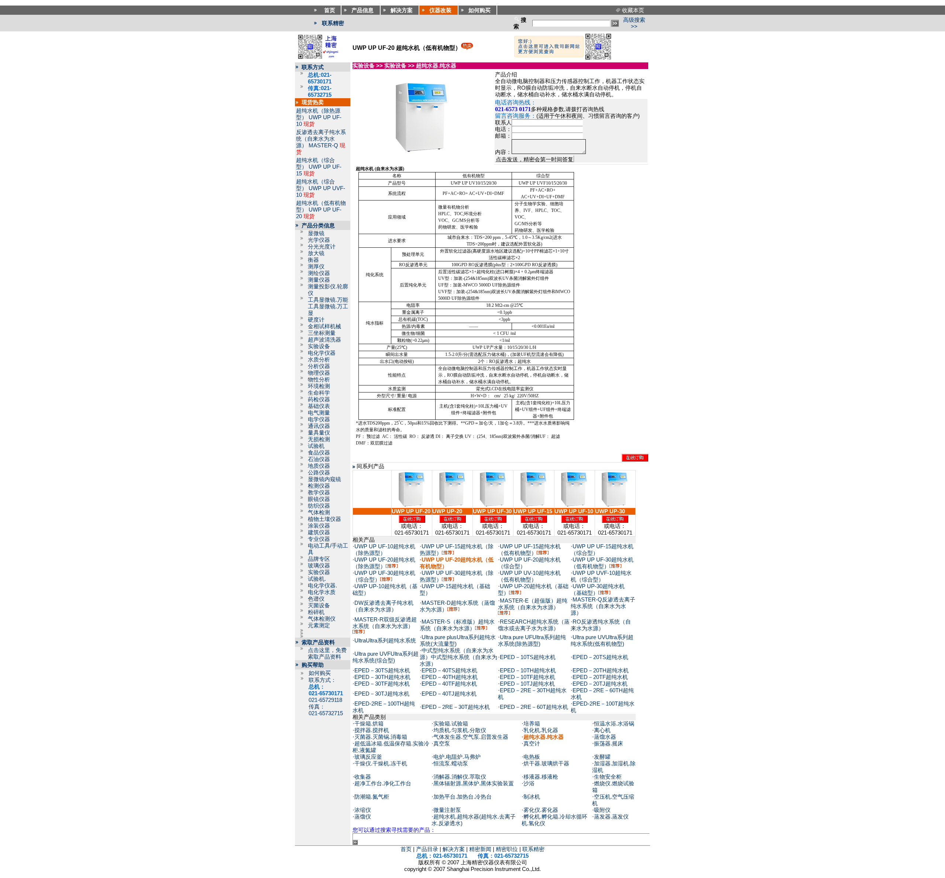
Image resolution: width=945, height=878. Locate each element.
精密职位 (507, 849)
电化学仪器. (322, 586)
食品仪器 (319, 453)
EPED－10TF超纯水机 (527, 677)
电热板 (531, 757)
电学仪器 (319, 419)
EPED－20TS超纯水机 (600, 657)
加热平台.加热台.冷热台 (462, 797)
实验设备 (319, 346)
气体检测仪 (322, 619)
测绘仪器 (319, 273)
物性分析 (319, 380)
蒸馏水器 (605, 737)
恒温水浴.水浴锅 (614, 724)
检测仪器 (319, 486)
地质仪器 (319, 466)
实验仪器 (319, 572)
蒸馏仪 (362, 817)
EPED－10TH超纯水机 (528, 670)
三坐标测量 (322, 333)
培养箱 (531, 724)
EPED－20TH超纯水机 (601, 670)
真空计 (531, 744)
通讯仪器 (319, 426)
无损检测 (319, 439)
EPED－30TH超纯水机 (382, 677)
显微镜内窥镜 (324, 479)
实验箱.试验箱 (450, 724)
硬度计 (316, 320)
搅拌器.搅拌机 (371, 730)
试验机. (317, 579)
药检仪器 (319, 399)
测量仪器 (319, 280)
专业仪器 (319, 539)
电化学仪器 (322, 353)
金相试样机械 (324, 326)
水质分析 (319, 360)
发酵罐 (602, 757)
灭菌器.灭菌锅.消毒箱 (380, 737)
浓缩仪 (362, 810)
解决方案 (454, 849)
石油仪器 (319, 459)
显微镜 (316, 233)
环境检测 (319, 386)
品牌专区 (319, 559)
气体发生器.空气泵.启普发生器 (470, 737)
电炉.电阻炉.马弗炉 (457, 757)
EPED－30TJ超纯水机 (381, 694)
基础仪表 (319, 406)
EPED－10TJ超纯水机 (527, 684)
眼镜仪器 (319, 499)
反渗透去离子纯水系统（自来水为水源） (321, 138)
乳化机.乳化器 (540, 730)
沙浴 (529, 783)
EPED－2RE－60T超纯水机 (534, 707)
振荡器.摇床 (608, 744)
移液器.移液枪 (540, 777)
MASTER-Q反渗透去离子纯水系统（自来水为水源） (603, 606)
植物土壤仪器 (324, 519)
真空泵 (441, 744)
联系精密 (333, 23)
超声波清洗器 (324, 340)
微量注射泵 (447, 810)
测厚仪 (316, 267)
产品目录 (427, 849)
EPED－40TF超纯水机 (449, 684)
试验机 (316, 446)
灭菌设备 (319, 605)
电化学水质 (322, 592)
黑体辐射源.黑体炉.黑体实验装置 (473, 783)
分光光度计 (322, 247)
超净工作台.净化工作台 (382, 783)
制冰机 (531, 797)
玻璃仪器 (319, 566)
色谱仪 (316, 599)
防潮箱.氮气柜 (371, 797)
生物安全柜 (608, 777)
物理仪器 (319, 373)
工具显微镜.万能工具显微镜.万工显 (328, 306)
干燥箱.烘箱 (369, 724)
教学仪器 (319, 492)
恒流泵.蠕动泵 (450, 763)
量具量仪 (319, 433)
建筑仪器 (319, 532)
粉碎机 (316, 612)
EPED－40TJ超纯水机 (449, 694)
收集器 (362, 777)
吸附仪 (602, 810)
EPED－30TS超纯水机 (382, 670)
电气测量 (319, 413)
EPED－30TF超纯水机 (382, 684)
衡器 (313, 260)
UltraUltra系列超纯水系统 (385, 641)
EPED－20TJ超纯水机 (600, 684)
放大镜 (316, 253)
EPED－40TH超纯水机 (450, 677)
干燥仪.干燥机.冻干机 (380, 763)
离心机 (602, 730)
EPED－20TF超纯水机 (600, 677)
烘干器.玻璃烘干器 (546, 763)
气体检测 (319, 512)
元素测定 (319, 625)
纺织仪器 (319, 506)
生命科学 (319, 393)
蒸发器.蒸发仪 (611, 817)
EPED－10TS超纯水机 (528, 657)
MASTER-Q (323, 145)
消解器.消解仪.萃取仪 (459, 777)
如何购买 (320, 673)
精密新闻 (480, 849)
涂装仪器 (319, 526)
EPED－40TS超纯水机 (449, 670)
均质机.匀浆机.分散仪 (459, 730)
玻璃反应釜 (368, 757)
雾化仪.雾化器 (540, 810)
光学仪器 (319, 240)
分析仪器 (319, 366)
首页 (406, 849)
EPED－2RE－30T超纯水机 (456, 707)
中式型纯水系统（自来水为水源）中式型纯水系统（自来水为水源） (458, 657)
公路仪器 (319, 473)
